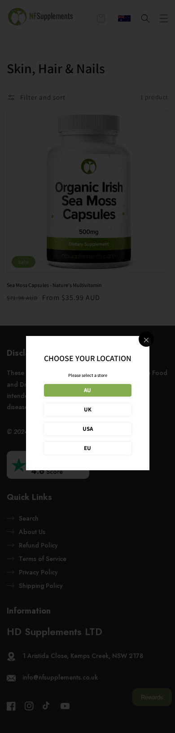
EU (87, 448)
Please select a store (87, 375)
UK (88, 409)
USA (88, 429)
